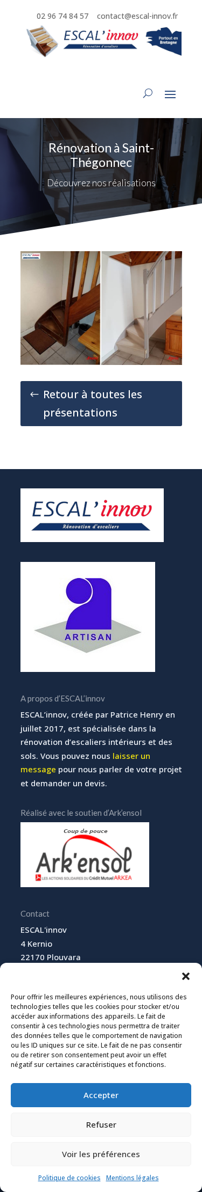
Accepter (101, 1094)
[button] (185, 976)
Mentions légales (132, 1177)
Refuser (101, 1124)
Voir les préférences (101, 1154)
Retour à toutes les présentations (92, 403)
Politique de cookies (69, 1177)
